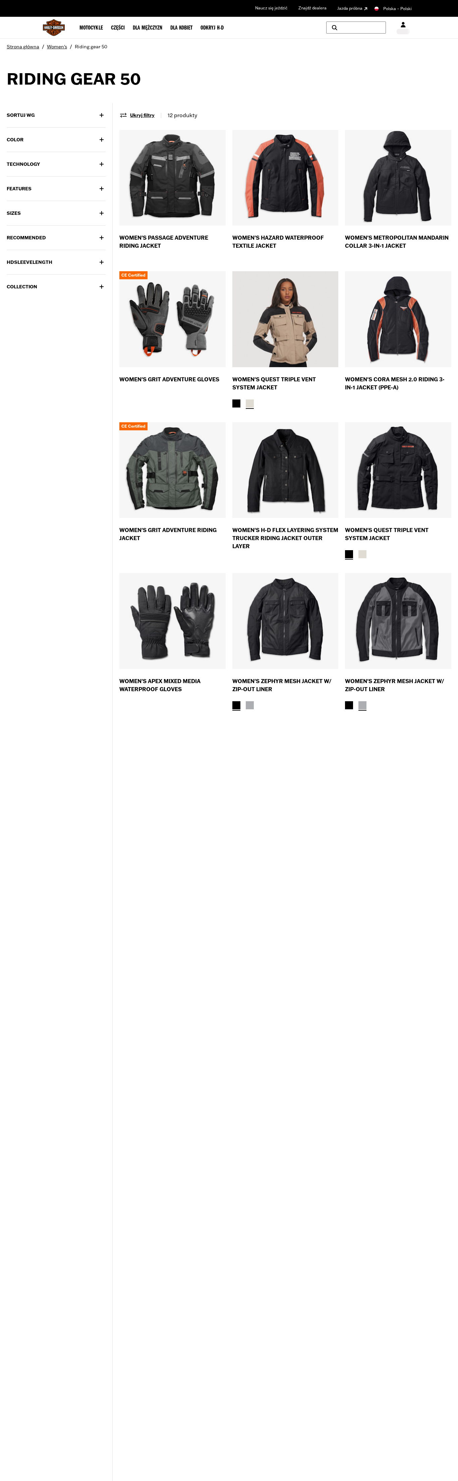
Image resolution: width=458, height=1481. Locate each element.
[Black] (236, 403)
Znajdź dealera (312, 7)
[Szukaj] (356, 27)
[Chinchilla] (250, 403)
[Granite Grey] (250, 705)
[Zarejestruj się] (403, 28)
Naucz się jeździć (271, 7)
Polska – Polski (397, 8)
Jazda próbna (349, 8)
